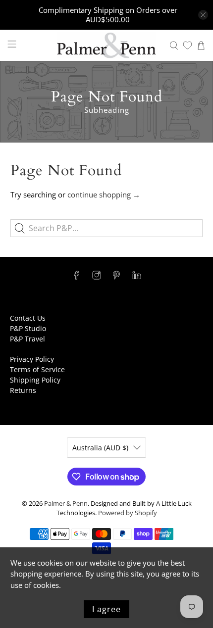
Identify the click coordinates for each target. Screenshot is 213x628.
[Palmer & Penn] (106, 45)
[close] (203, 15)
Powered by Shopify (127, 513)
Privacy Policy (32, 359)
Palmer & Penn (66, 503)
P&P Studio (28, 328)
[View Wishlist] (187, 45)
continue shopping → (103, 194)
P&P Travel (27, 338)
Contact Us (28, 318)
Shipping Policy (35, 380)
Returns (23, 390)
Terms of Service (37, 369)
